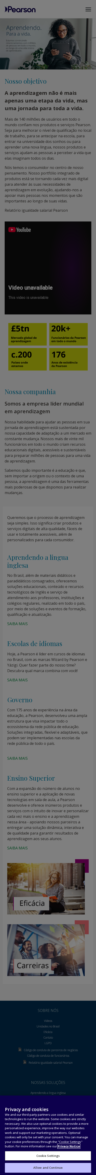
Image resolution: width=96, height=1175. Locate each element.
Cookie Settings (48, 1156)
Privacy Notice (69, 1146)
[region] (48, 1135)
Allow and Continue (48, 1167)
